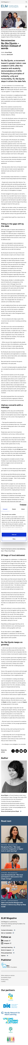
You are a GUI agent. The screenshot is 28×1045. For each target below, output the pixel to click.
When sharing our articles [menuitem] (7, 975)
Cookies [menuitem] (3, 981)
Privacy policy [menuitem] (4, 979)
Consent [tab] (5, 509)
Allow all (14, 534)
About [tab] (23, 509)
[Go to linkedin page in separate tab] (17, 751)
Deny (14, 539)
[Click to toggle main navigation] (26, 6)
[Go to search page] (26, 2)
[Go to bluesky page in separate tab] (21, 751)
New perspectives (8, 40)
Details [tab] (14, 509)
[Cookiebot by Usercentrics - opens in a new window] (20, 505)
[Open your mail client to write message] (25, 751)
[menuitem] (8, 947)
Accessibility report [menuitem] (6, 977)
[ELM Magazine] (9, 6)
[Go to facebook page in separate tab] (13, 751)
